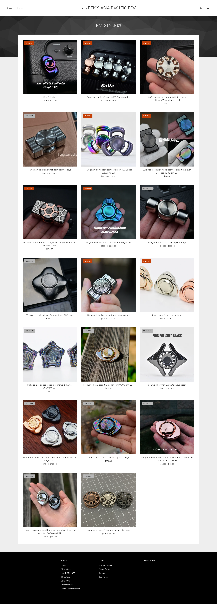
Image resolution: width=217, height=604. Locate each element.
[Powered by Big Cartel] (150, 560)
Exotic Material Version (70, 589)
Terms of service (105, 565)
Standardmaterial (68, 585)
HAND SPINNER (68, 573)
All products (66, 569)
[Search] (201, 8)
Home (64, 565)
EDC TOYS (65, 581)
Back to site (104, 577)
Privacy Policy (104, 569)
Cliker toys (65, 577)
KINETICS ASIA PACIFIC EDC (108, 7)
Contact (102, 573)
